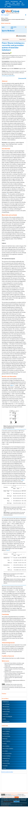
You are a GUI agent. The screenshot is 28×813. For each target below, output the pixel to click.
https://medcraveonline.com (9, 797)
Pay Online (4, 743)
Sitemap (9, 6)
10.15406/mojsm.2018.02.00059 (8, 75)
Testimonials (8, 3)
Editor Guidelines (5, 746)
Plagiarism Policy (5, 733)
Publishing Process (6, 758)
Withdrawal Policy (6, 763)
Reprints (18, 3)
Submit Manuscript (6, 729)
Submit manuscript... (6, 23)
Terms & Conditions (6, 741)
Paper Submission (14, 1)
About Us (7, 1)
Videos (13, 3)
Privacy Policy (6, 805)
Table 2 (8, 550)
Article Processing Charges (14, 4)
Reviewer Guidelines (6, 756)
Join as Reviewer (5, 760)
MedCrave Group (14, 794)
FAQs (20, 1)
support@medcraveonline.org (8, 801)
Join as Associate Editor (7, 753)
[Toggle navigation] (25, 15)
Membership (4, 738)
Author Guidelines (6, 731)
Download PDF (22, 78)
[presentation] (13, 486)
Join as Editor (5, 751)
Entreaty (4, 768)
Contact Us (17, 797)
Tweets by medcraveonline (7, 772)
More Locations (16, 801)
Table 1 (22, 480)
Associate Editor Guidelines (7, 748)
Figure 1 (12, 385)
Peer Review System (6, 736)
